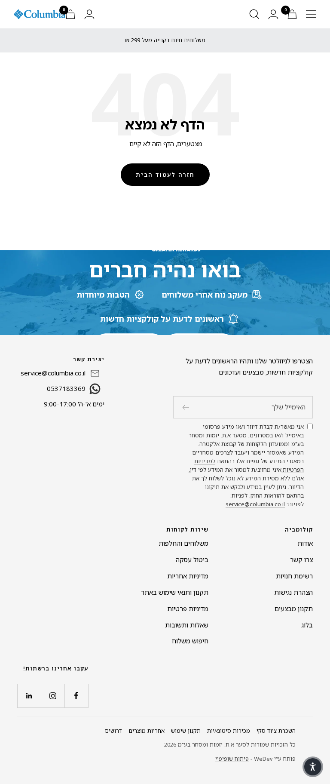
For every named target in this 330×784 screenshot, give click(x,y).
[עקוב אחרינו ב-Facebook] (76, 695)
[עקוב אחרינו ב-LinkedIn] (29, 695)
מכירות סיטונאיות (228, 731)
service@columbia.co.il (255, 504)
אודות (305, 543)
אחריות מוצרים (146, 731)
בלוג (307, 625)
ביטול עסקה (192, 559)
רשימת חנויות (294, 576)
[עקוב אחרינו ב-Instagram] (52, 695)
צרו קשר (301, 559)
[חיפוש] (254, 14)
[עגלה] (292, 14)
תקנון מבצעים (294, 608)
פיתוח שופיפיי (232, 758)
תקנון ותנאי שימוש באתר (174, 592)
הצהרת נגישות (293, 592)
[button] (312, 766)
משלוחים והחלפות (183, 543)
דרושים (113, 731)
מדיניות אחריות (187, 576)
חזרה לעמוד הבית (165, 174)
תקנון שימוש (186, 731)
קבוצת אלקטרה (217, 444)
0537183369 (66, 388)
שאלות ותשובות (186, 625)
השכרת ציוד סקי (276, 731)
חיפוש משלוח (190, 640)
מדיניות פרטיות (187, 608)
